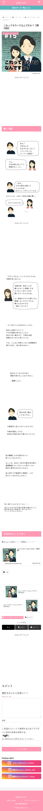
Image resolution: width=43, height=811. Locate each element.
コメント (6, 696)
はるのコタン (21, 3)
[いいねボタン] (4, 572)
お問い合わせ (11, 800)
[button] (21, 627)
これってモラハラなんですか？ (13, 617)
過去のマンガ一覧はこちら (21, 8)
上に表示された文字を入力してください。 (18, 739)
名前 (3, 720)
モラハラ (29, 617)
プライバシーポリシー (32, 800)
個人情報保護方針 (21, 804)
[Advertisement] (21, 101)
